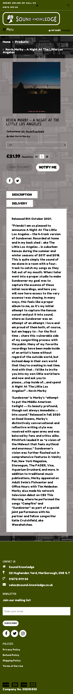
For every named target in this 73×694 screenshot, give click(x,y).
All (23, 131)
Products (22, 42)
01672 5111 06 (18, 579)
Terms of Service (13, 666)
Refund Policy (11, 655)
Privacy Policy (11, 649)
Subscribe (10, 623)
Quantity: (27, 157)
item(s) (60, 30)
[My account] (37, 5)
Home (6, 42)
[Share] (9, 180)
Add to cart (19, 167)
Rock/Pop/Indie (35, 131)
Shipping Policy (12, 660)
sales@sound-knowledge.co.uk (31, 585)
